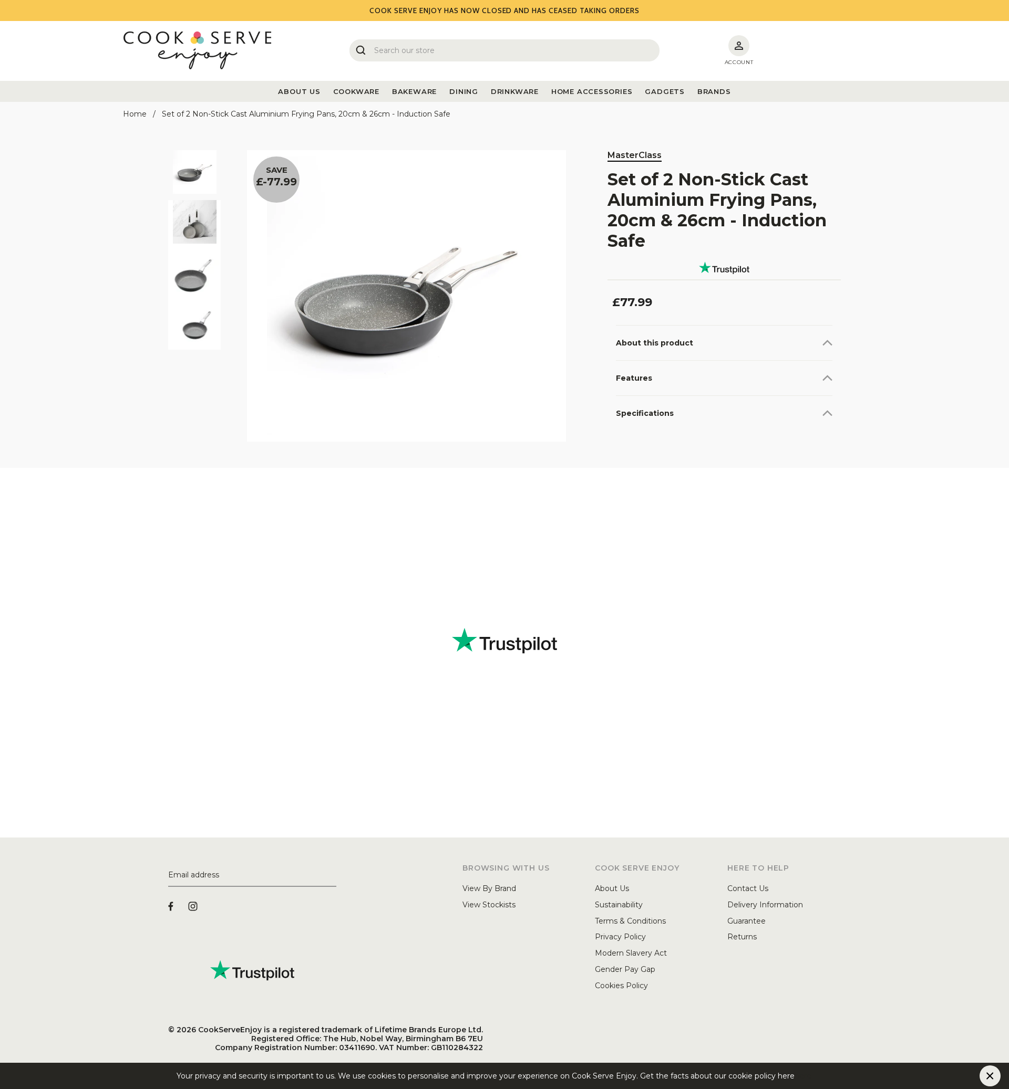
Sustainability (619, 904)
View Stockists (489, 904)
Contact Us (747, 888)
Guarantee (746, 921)
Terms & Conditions (630, 921)
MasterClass (635, 155)
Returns (742, 936)
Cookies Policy (621, 985)
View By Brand (489, 888)
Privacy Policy (620, 936)
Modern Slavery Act (631, 953)
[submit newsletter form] (332, 875)
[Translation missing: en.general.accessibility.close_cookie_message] (990, 1075)
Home (135, 114)
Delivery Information (765, 904)
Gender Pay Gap (625, 969)
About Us (612, 888)
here (803, 1076)
